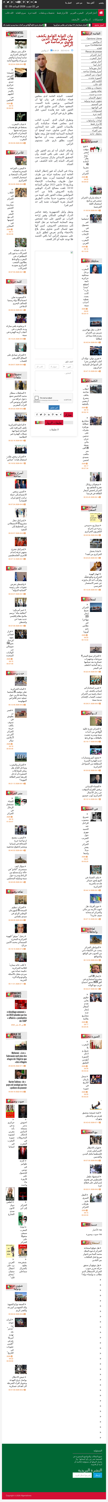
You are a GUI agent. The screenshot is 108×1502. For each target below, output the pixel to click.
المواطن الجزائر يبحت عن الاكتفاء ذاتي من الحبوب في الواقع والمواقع (92, 952)
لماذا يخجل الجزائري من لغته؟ (93, 552)
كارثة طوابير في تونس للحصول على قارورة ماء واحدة (23, 1172)
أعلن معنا (90, 2)
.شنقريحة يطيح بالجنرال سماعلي (22, 1267)
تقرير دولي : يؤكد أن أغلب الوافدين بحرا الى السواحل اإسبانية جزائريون (92, 363)
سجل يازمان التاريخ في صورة (85, 1082)
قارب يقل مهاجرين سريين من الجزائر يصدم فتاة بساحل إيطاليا (92, 334)
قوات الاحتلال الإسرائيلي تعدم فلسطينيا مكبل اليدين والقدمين (92, 1152)
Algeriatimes (26, 1495)
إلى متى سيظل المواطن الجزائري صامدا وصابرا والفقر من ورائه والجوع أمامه (17, 56)
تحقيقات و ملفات (47, 12)
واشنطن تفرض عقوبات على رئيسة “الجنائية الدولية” (18, 587)
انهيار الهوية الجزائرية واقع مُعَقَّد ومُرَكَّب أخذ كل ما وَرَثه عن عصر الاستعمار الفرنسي (92, 579)
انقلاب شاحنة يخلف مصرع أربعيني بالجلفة (85, 396)
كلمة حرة (32, 12)
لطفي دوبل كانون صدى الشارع (10, 1208)
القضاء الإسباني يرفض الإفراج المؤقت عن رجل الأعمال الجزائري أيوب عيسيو (92, 791)
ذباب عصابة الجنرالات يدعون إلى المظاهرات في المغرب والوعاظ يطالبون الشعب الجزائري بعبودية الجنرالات (17, 259)
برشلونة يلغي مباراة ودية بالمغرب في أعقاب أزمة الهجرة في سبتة (16, 330)
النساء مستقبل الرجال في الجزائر (10, 807)
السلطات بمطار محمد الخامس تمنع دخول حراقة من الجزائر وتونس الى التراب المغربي (18, 398)
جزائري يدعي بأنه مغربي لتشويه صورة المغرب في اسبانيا (11, 1134)
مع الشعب (97, 127)
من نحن (79, 2)
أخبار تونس (96, 61)
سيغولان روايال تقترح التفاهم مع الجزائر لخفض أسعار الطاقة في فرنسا (92, 489)
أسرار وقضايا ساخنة (92, 71)
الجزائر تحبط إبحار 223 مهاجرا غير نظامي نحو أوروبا (85, 619)
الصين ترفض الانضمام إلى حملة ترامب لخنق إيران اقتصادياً (18, 496)
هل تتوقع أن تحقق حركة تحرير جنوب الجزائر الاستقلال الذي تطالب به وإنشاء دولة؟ (92, 1270)
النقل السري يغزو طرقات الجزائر (85, 1200)
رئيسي (101, 2)
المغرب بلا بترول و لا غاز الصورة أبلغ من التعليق (85, 1053)
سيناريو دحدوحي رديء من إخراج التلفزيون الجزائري (93, 528)
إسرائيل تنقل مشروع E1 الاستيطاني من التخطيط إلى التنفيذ (17, 525)
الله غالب (9, 12)
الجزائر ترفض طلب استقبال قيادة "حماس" (16, 458)
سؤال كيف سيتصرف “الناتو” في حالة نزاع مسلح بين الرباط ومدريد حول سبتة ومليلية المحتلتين (17, 872)
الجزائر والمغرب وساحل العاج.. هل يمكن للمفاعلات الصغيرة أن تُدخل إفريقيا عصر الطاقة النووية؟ (18, 772)
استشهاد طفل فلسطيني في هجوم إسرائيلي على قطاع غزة (93, 1181)
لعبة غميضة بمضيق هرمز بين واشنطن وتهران (92, 1115)
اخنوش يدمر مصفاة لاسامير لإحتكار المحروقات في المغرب (22, 1133)
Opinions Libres (94, 38)
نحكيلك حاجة (96, 133)
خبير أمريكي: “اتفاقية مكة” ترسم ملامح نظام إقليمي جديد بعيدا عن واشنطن (18, 615)
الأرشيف (75, 19)
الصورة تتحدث (95, 77)
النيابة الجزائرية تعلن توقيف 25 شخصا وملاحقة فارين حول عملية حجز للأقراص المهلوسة (17, 694)
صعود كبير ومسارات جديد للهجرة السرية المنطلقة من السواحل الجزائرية (91, 762)
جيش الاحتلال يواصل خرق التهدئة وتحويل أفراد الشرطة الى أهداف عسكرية (17, 1381)
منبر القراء (97, 130)
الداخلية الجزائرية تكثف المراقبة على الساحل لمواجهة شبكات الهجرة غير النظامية (17, 430)
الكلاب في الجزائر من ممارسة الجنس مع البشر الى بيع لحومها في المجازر (10, 209)
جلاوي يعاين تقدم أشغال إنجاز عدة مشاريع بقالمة (85, 1008)
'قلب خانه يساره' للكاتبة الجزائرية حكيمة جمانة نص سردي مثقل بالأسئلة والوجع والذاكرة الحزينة (17, 972)
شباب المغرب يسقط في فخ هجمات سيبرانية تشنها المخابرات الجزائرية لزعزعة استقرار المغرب (17, 131)
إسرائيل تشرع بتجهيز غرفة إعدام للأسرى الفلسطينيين (17, 552)
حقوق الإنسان (95, 97)
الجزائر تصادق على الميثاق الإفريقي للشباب (17, 357)
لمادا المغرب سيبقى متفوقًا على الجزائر (23, 1234)
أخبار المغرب (96, 58)
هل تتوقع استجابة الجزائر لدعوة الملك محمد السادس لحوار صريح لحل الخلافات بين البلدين (92, 1253)
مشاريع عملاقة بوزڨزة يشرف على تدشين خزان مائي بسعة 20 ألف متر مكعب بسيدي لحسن (85, 440)
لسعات (98, 117)
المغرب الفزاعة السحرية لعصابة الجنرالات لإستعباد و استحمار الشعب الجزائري (18, 174)
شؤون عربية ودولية (93, 100)
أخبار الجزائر (91, 12)
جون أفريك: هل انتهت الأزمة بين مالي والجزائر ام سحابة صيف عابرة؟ (92, 911)
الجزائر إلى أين (23, 1206)
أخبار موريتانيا (95, 67)
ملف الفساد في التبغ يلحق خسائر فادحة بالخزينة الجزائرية (93, 882)
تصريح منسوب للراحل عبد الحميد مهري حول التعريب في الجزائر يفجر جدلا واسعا (85, 835)
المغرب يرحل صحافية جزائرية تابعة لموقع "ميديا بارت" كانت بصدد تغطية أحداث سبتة (85, 287)
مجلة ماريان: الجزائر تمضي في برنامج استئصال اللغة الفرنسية (91, 202)
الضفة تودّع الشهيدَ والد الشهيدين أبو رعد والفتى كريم (17, 1307)
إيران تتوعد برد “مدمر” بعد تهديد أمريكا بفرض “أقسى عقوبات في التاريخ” (10, 1336)
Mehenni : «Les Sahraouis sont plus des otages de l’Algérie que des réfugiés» (16, 1057)
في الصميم (97, 104)
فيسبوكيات (98, 19)
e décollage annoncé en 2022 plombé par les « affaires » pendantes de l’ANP (17, 1016)
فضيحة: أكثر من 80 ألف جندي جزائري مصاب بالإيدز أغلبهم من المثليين (10, 86)
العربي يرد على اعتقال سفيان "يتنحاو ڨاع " (10, 1270)
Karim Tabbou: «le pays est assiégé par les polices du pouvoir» (16, 1084)
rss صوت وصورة (94, 1234)
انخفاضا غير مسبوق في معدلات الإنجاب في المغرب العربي (85, 230)
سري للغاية (21, 12)
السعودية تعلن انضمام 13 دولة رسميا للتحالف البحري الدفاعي (17, 302)
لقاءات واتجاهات (94, 120)
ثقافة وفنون (96, 90)
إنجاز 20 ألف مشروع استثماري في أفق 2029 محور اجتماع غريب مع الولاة (92, 980)
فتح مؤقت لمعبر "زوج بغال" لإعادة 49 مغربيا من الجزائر (85, 160)
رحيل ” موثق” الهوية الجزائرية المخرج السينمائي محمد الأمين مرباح (16, 940)
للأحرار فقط (62, 12)
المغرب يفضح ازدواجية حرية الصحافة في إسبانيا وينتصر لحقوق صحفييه (17, 842)
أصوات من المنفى (93, 74)
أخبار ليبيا (97, 64)
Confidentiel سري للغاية (93, 46)
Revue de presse (93, 51)
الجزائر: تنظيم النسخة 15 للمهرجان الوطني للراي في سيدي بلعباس (18, 912)
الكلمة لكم (97, 81)
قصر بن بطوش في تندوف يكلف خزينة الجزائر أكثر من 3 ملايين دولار (10, 725)
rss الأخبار (97, 1229)
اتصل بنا (68, 2)
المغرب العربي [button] (77, 12)
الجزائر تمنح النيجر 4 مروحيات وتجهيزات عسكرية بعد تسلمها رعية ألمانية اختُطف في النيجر (91, 661)
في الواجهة (96, 107)
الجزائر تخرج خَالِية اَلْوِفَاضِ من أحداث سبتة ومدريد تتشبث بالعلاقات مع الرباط (46, 25)
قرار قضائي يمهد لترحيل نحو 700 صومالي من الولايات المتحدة (10, 643)
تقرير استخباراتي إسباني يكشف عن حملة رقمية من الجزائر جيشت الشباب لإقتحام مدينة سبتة (91, 693)
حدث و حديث (95, 94)
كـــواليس (86, 19)
